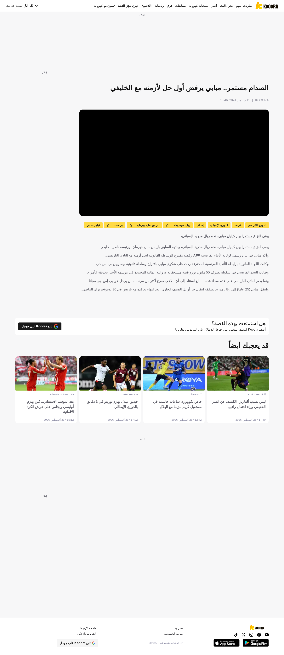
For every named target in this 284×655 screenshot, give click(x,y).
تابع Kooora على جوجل (36, 326)
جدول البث (226, 5)
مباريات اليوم (244, 5)
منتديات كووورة (198, 5)
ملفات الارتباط (88, 628)
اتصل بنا (179, 628)
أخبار (214, 5)
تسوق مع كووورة (104, 5)
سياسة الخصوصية (173, 633)
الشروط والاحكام (86, 633)
